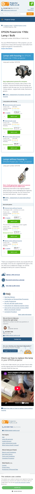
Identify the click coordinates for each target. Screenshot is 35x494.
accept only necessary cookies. (22, 482)
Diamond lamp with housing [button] (13, 105)
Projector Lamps (8, 25)
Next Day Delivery (9, 297)
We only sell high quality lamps (13, 303)
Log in (32, 8)
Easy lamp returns (7, 454)
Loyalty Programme (10, 301)
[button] (17, 491)
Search (30, 14)
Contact (4, 465)
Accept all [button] (17, 487)
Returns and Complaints (9, 452)
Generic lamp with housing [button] (12, 136)
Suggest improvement (10, 351)
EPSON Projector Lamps (20, 25)
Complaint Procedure (10, 312)
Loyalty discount (6, 441)
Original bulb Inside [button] (10, 121)
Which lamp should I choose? (10, 445)
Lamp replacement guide (9, 443)
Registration (31, 10)
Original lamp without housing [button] (13, 208)
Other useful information (24, 314)
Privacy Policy (6, 467)
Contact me (17, 339)
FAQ (3, 437)
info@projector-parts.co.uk (10, 10)
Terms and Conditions (8, 456)
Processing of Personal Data (10, 469)
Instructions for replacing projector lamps (16, 305)
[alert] (17, 484)
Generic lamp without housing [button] (13, 241)
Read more (4, 484)
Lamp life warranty (7, 439)
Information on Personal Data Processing (16, 299)
